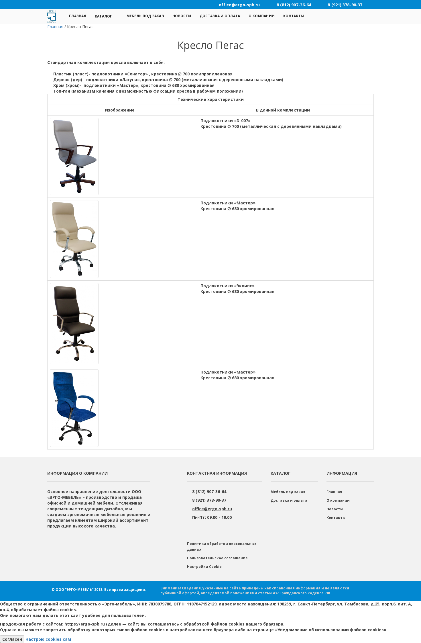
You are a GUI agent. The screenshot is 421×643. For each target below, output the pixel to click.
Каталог (103, 16)
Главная (77, 15)
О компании (262, 15)
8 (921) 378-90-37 (209, 500)
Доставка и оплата (220, 15)
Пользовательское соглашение (217, 558)
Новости (181, 15)
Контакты (293, 15)
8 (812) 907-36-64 (209, 491)
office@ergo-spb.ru (212, 508)
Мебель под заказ (145, 15)
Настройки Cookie (204, 566)
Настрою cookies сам (48, 639)
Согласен (12, 639)
